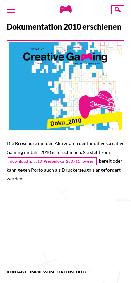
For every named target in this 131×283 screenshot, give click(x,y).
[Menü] (11, 10)
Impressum (42, 271)
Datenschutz (72, 271)
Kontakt (17, 271)
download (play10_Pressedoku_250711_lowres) (52, 161)
